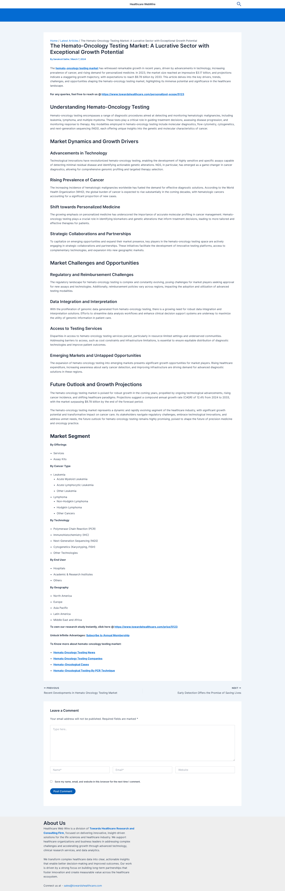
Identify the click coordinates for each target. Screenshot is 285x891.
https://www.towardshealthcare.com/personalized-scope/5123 (143, 94)
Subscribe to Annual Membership (107, 635)
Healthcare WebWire (142, 4)
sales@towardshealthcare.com (83, 885)
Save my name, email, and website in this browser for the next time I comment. (98, 781)
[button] (239, 4)
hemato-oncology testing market (77, 68)
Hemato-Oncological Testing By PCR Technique (84, 670)
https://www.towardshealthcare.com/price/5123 (146, 626)
